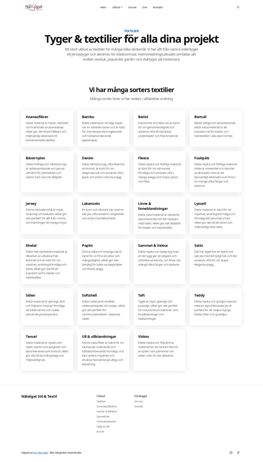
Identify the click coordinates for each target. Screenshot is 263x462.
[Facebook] (238, 452)
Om (144, 7)
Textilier (101, 401)
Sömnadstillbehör (107, 406)
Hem (103, 7)
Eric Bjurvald (40, 452)
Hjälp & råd (103, 426)
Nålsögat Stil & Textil (39, 396)
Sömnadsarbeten (106, 421)
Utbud (116, 7)
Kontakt (158, 7)
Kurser (132, 7)
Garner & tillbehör (107, 411)
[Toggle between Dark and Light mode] (238, 7)
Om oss (138, 401)
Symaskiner (103, 416)
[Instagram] (231, 452)
